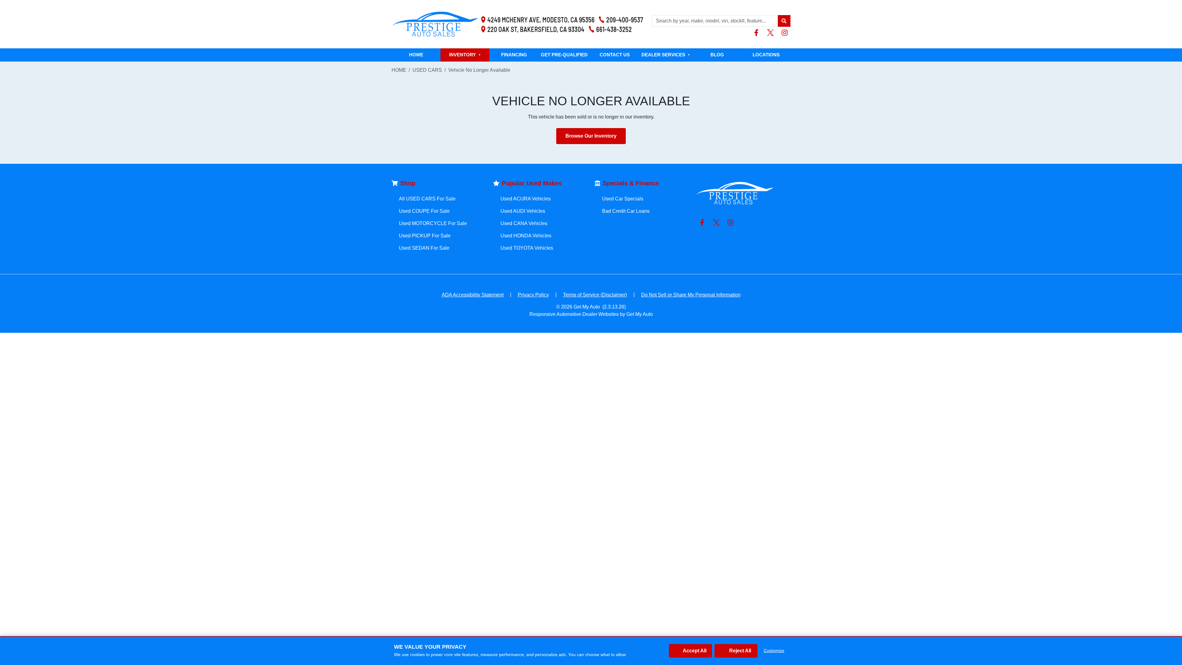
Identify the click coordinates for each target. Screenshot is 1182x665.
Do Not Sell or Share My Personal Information (691, 294)
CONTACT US (615, 54)
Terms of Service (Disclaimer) (595, 294)
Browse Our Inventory (591, 136)
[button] (784, 21)
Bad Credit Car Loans (625, 211)
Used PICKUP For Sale (425, 235)
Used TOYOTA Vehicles (527, 248)
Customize (774, 650)
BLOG (717, 54)
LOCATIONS (766, 54)
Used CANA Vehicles (524, 223)
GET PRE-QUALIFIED (564, 54)
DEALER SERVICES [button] (665, 54)
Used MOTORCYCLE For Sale (433, 223)
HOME (416, 54)
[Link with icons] (757, 32)
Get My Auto (586, 306)
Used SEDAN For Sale (424, 248)
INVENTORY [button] (465, 54)
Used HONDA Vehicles (526, 235)
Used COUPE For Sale (424, 211)
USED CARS (427, 70)
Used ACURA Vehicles (526, 198)
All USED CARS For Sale (427, 198)
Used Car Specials (622, 198)
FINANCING (514, 54)
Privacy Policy (533, 294)
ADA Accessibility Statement (473, 294)
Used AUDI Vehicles (523, 211)
